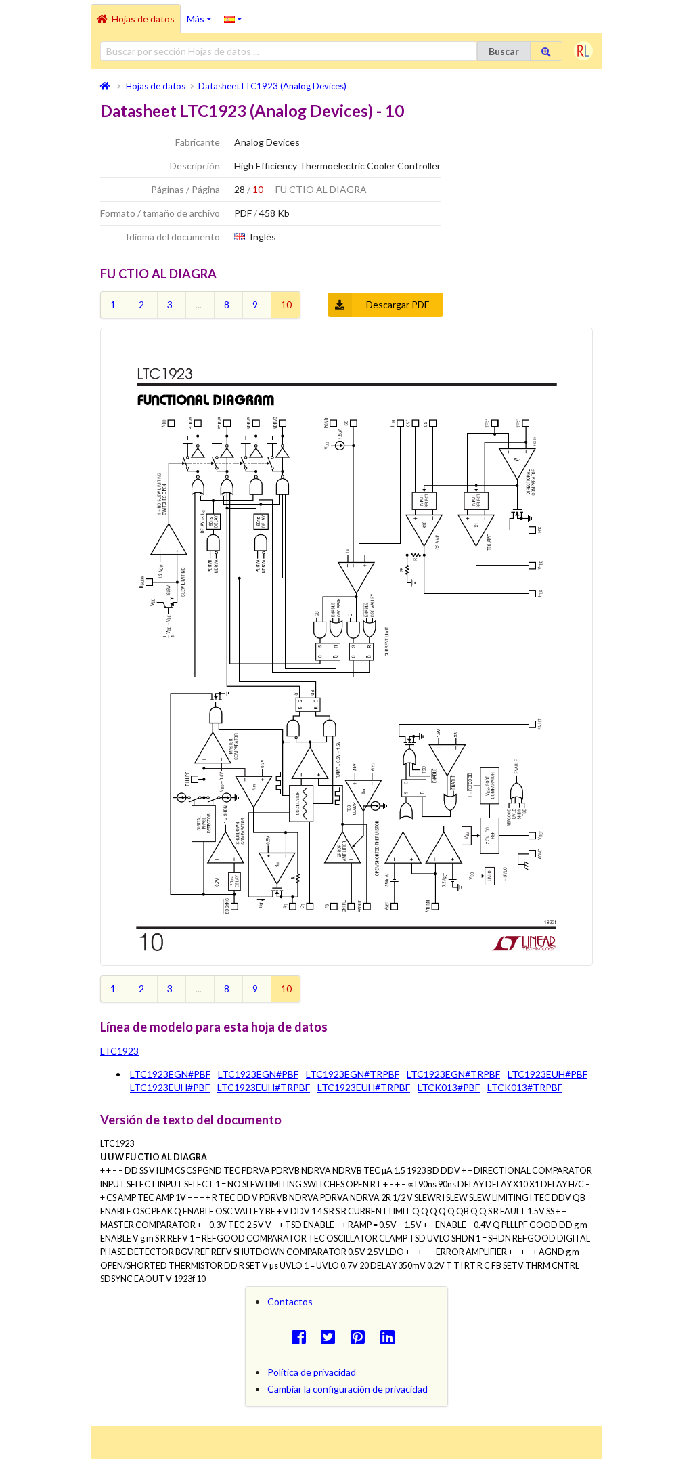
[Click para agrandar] (346, 647)
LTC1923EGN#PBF (170, 1074)
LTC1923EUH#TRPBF (263, 1087)
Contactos (290, 1301)
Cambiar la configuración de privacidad (347, 1389)
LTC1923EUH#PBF (547, 1074)
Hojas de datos (143, 18)
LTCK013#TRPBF (524, 1087)
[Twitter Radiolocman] (332, 1337)
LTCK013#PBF (449, 1087)
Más (202, 14)
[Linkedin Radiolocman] (391, 1337)
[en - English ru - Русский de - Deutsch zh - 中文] (233, 18)
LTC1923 (119, 1051)
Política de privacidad (311, 1372)
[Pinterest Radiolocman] (362, 1337)
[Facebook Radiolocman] (302, 1337)
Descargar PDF (397, 304)
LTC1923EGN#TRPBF (352, 1074)
